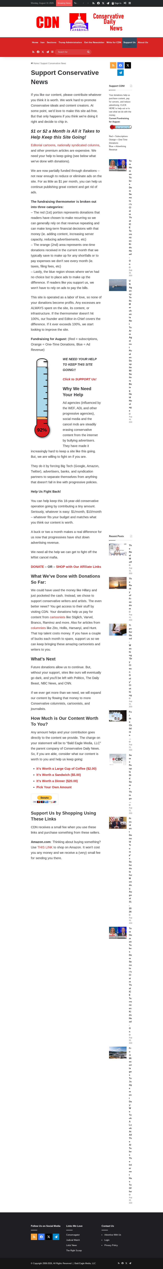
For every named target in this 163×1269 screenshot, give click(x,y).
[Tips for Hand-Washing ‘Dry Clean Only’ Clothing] (118, 630)
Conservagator (73, 1235)
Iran (42, 42)
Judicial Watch (73, 1240)
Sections (51, 42)
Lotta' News (71, 1245)
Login (106, 1240)
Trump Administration (70, 42)
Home (35, 42)
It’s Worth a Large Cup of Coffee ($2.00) (66, 768)
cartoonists (57, 617)
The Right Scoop (74, 1250)
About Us (143, 42)
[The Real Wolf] (118, 550)
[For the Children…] (118, 716)
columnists (38, 628)
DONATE (37, 566)
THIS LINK (45, 847)
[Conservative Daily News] (81, 22)
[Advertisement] (120, 479)
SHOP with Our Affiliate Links (78, 566)
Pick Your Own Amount (54, 787)
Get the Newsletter (94, 42)
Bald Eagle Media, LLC (85, 1263)
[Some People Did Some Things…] (118, 759)
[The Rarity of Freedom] (118, 583)
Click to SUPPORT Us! (79, 379)
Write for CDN (113, 42)
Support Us (129, 42)
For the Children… (130, 725)
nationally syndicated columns (78, 145)
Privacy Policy (111, 1245)
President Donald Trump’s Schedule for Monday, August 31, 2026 (130, 865)
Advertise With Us (112, 1235)
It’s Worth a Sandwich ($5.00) (58, 775)
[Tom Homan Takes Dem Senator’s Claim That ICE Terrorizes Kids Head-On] (118, 165)
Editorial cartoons (43, 145)
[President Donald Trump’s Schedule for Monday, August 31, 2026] (118, 823)
